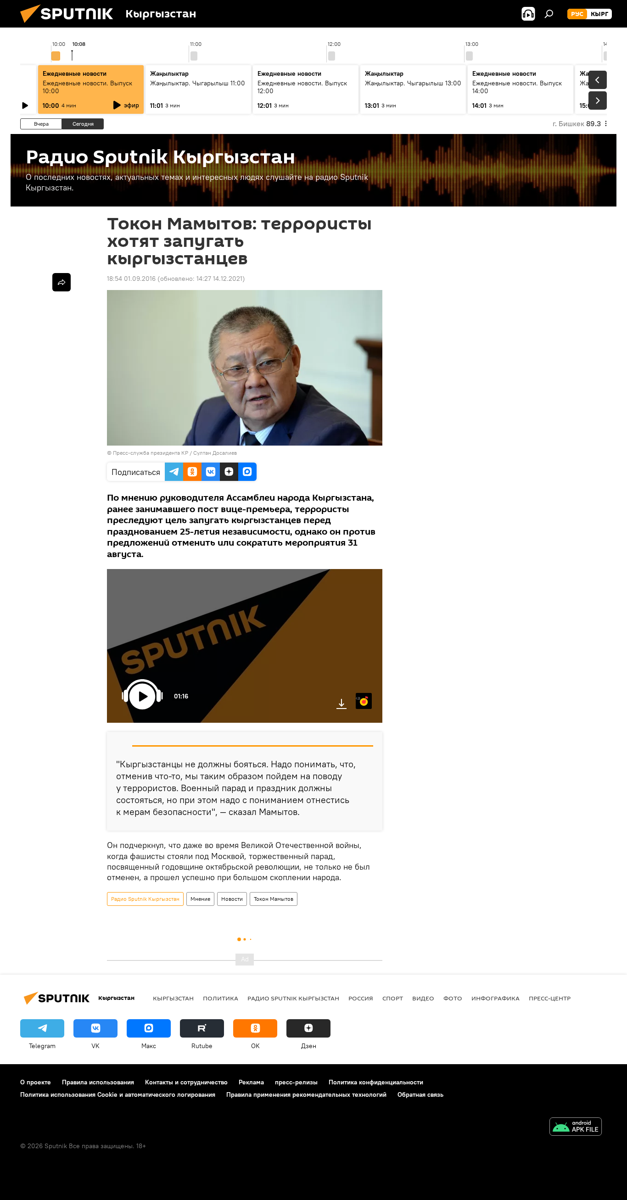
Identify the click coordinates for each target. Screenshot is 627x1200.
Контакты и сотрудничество (186, 1082)
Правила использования (98, 1082)
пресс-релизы (296, 1082)
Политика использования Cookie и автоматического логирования (117, 1094)
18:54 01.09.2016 (131, 278)
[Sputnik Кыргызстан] (70, 25)
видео (423, 998)
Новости (232, 898)
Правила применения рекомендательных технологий (306, 1094)
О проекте (35, 1082)
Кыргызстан (173, 998)
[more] (61, 282)
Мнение (200, 898)
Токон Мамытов (273, 898)
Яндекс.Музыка (358, 697)
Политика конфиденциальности (376, 1082)
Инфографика (495, 998)
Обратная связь (420, 1094)
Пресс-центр (550, 998)
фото (452, 998)
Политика (220, 998)
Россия (360, 998)
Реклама (251, 1082)
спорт (392, 998)
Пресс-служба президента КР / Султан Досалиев (175, 452)
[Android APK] (575, 1127)
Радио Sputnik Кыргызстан (145, 898)
